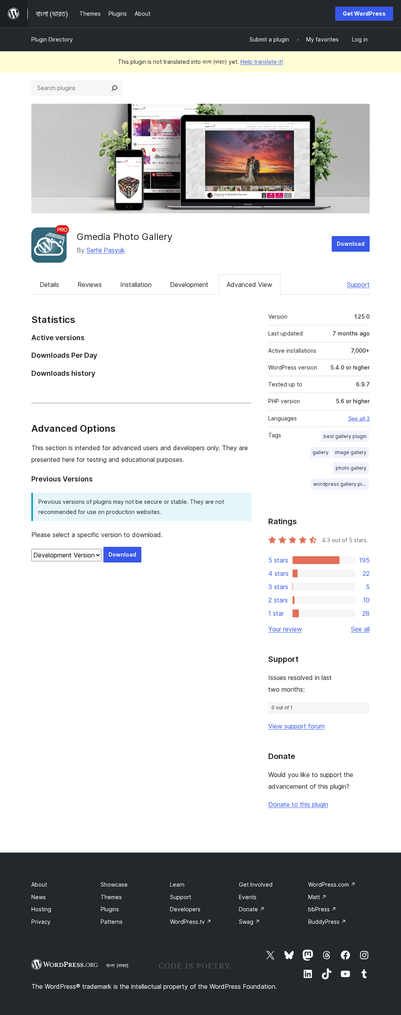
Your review (285, 629)
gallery (320, 452)
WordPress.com (332, 884)
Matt (317, 897)
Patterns (112, 921)
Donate (252, 909)
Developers (185, 909)
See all (360, 629)
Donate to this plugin (298, 804)
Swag (249, 921)
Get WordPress (364, 13)
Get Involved (256, 884)
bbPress (322, 909)
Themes (111, 897)
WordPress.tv (190, 921)
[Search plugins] (114, 88)
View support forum (296, 726)
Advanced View (249, 284)
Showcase (114, 884)
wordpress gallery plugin (341, 484)
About (39, 884)
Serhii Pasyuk (106, 250)
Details (49, 284)
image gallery (351, 452)
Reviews (90, 284)
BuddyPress (327, 921)
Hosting (41, 909)
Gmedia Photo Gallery (124, 236)
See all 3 (359, 418)
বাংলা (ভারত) (117, 965)
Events (247, 897)
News (38, 897)
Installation (136, 284)
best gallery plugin (345, 436)
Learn (177, 884)
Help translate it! (261, 61)
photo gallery (351, 468)
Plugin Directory (52, 39)
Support (358, 284)
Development (189, 284)
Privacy (41, 921)
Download (351, 243)
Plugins (110, 909)
